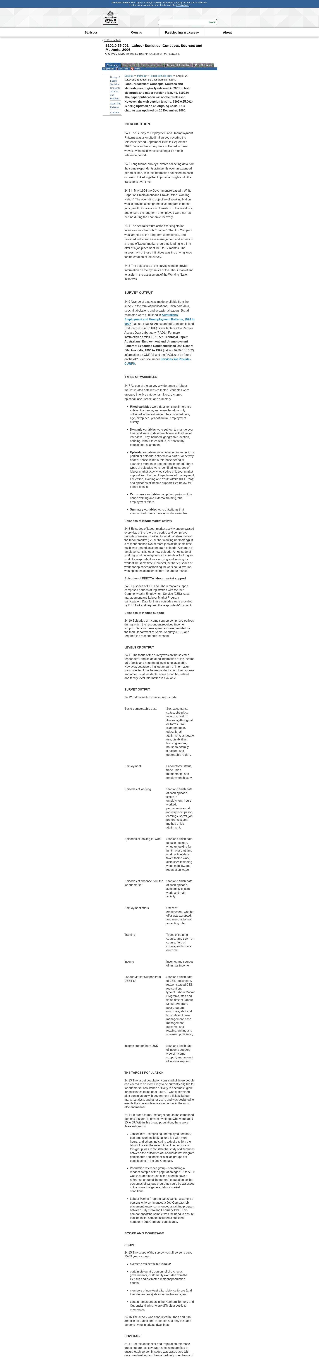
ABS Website (182, 5)
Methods (141, 76)
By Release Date (112, 40)
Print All (137, 69)
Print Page (123, 69)
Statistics (91, 32)
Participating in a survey (182, 32)
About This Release (115, 105)
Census (136, 32)
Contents (114, 112)
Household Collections (161, 76)
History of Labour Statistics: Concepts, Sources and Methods (115, 88)
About (227, 32)
